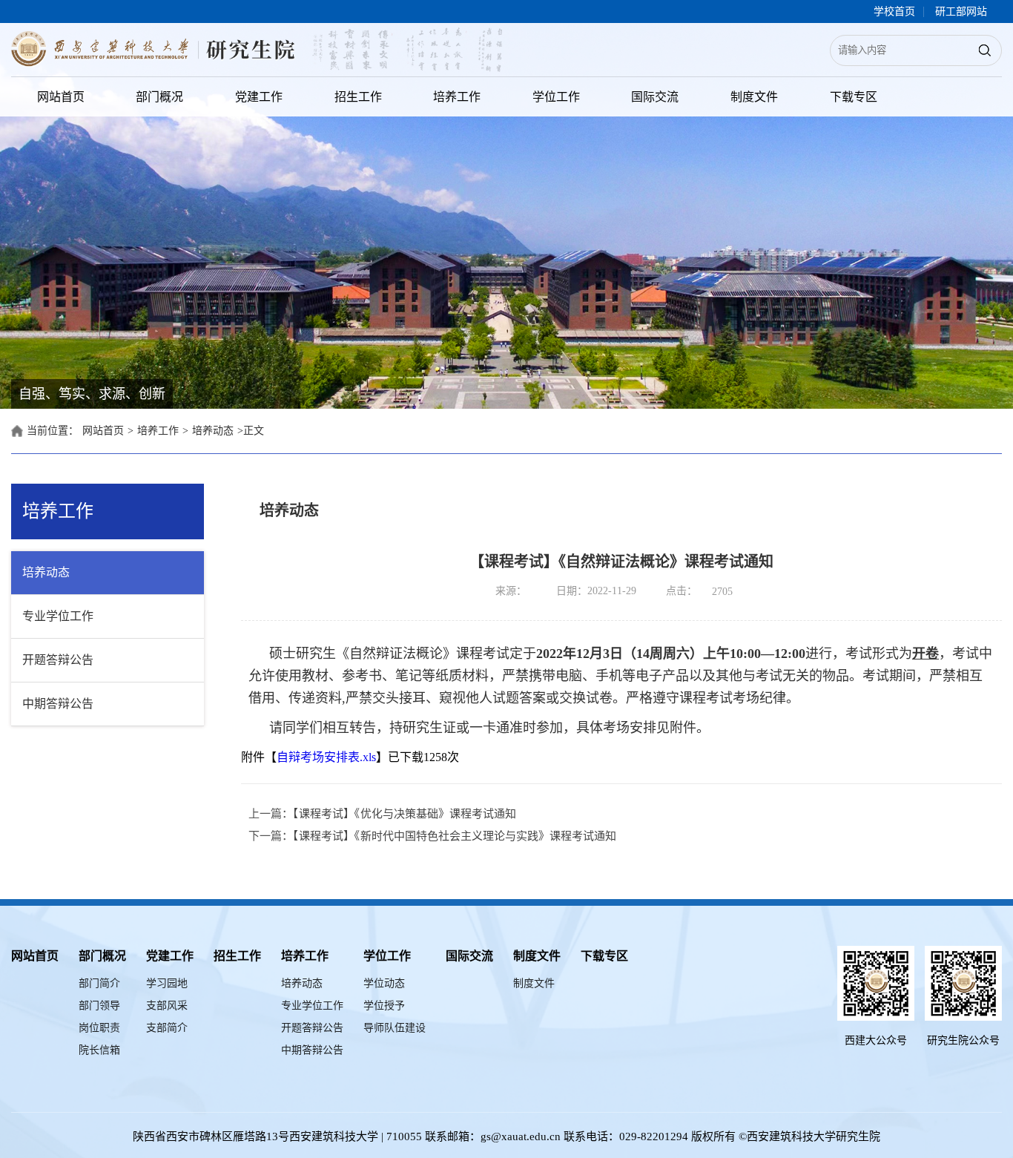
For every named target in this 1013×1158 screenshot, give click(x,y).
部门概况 (159, 97)
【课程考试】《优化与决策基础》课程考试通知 (404, 814)
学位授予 (384, 1005)
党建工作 (259, 97)
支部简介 (167, 1027)
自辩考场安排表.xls (326, 757)
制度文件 (754, 97)
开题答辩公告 (57, 660)
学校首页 (894, 11)
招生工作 (358, 97)
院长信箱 (99, 1050)
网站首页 (61, 97)
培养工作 (457, 97)
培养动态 (213, 430)
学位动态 (384, 983)
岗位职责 (99, 1027)
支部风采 (167, 1005)
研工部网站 (961, 11)
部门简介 (99, 983)
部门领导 (99, 1005)
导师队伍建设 (394, 1027)
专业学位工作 (57, 616)
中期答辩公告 (57, 703)
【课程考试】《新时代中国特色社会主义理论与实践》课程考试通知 (454, 836)
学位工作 (556, 97)
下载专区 (853, 97)
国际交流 (655, 97)
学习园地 (167, 983)
